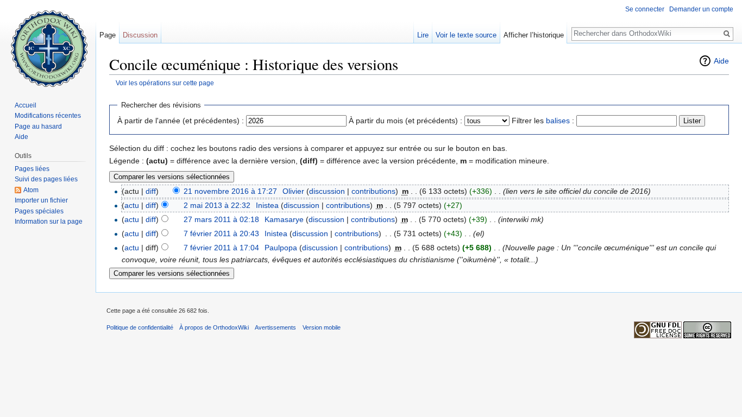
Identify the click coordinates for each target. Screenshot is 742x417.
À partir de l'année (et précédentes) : (180, 120)
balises (558, 120)
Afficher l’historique (534, 35)
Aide (721, 60)
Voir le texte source (466, 35)
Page (107, 35)
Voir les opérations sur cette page (165, 82)
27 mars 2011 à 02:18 (221, 219)
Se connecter (644, 9)
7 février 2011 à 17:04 (221, 247)
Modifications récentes (48, 115)
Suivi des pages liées (46, 179)
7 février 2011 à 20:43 (221, 233)
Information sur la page (49, 221)
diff (151, 191)
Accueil (25, 105)
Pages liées (32, 169)
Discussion (140, 35)
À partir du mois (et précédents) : (405, 120)
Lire (423, 35)
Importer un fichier (41, 200)
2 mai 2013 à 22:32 (217, 205)
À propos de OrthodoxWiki (214, 327)
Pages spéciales (39, 211)
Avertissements (275, 327)
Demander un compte (701, 9)
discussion (327, 191)
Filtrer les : (543, 120)
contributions (373, 191)
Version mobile (322, 327)
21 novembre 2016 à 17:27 (230, 191)
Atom (31, 190)
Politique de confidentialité (139, 327)
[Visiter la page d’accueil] (47, 43)
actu (131, 205)
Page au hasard (38, 126)
